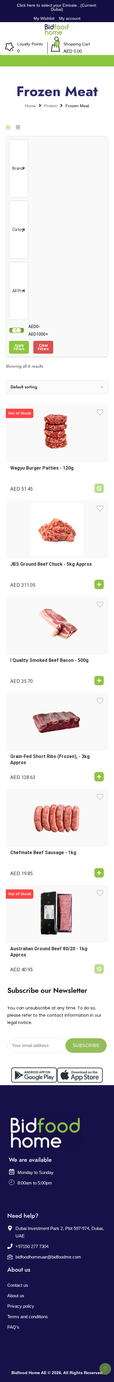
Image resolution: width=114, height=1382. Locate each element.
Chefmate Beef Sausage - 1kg (43, 852)
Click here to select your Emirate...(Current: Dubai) (57, 7)
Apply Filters (19, 347)
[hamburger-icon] (103, 59)
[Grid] (8, 128)
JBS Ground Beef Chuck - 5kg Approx (51, 564)
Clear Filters (43, 347)
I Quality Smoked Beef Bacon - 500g (49, 660)
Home (30, 106)
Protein (50, 106)
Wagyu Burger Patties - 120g (42, 468)
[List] (18, 128)
